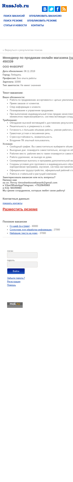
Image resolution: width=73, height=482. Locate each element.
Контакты (37, 25)
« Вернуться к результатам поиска (22, 50)
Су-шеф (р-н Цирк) (20, 226)
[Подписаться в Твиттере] (51, 11)
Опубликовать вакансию (45, 16)
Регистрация (13, 281)
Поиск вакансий (14, 16)
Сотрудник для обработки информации (31, 229)
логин (10, 251)
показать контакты (12, 203)
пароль (11, 260)
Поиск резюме (13, 20)
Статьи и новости (15, 25)
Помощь (11, 285)
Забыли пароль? (16, 278)
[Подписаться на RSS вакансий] (64, 11)
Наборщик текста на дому (24, 233)
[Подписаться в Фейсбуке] (57, 11)
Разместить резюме (20, 209)
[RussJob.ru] (15, 8)
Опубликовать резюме (42, 20)
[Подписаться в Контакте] (45, 11)
